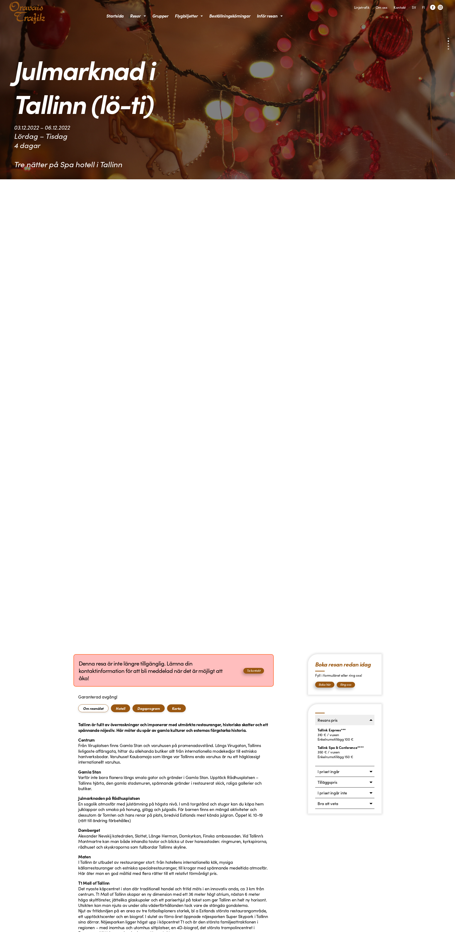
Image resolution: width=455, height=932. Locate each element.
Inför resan (267, 16)
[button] (448, 38)
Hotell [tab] (120, 708)
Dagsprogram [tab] (148, 708)
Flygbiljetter (186, 16)
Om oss (381, 7)
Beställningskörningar (229, 16)
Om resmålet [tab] (93, 708)
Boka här (325, 684)
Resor (135, 16)
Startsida (115, 16)
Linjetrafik (361, 7)
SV (414, 7)
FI (423, 7)
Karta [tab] (176, 708)
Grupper (160, 16)
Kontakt (400, 7)
